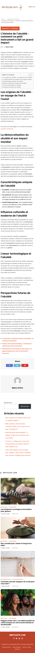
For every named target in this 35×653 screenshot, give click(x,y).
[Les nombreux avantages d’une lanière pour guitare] (18, 491)
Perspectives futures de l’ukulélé (12, 87)
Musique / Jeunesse (10, 28)
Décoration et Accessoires (12, 579)
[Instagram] (22, 638)
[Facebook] (13, 638)
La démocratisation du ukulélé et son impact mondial (17, 79)
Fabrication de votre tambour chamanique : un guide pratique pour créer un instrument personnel (17, 351)
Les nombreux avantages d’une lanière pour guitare (16, 510)
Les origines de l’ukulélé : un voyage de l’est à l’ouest (17, 77)
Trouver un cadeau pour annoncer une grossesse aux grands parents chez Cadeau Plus (17, 443)
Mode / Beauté (17, 647)
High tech (17, 649)
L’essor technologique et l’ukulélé (12, 85)
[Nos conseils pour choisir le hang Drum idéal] (18, 528)
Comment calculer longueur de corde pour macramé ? (18, 583)
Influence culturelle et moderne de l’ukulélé (14, 83)
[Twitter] (16, 638)
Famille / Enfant (6, 647)
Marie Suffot (9, 47)
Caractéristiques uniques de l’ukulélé (13, 81)
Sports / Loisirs (27, 647)
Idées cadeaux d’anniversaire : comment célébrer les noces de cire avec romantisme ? (17, 426)
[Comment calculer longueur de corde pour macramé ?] (18, 564)
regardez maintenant (7, 129)
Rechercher (8, 402)
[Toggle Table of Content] (29, 75)
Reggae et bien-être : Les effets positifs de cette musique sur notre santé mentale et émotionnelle (17, 623)
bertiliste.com (17, 635)
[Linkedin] (19, 638)
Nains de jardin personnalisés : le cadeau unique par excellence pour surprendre (17, 435)
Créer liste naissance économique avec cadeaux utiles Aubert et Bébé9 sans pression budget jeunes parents (17, 452)
